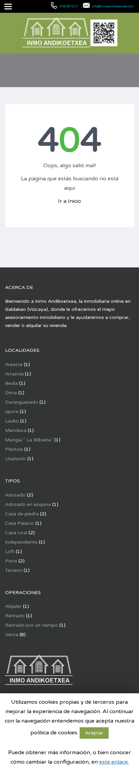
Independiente (21, 542)
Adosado (15, 495)
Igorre (12, 411)
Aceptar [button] (94, 733)
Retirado (15, 616)
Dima (11, 393)
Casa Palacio (19, 523)
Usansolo (15, 459)
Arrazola (14, 374)
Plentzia (14, 449)
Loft (10, 551)
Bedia (11, 383)
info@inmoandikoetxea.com (113, 6)
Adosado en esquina (28, 504)
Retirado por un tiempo (31, 625)
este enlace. (114, 762)
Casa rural (16, 533)
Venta (11, 634)
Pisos (11, 561)
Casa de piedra (22, 514)
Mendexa (15, 430)
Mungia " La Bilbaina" (29, 440)
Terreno (13, 570)
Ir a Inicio (69, 201)
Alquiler (13, 606)
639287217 (69, 6)
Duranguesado (21, 402)
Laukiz (12, 421)
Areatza (14, 364)
